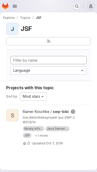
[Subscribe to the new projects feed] (48, 41)
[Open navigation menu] (15, 6)
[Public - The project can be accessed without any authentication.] (73, 112)
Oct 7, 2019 (54, 143)
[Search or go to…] (77, 6)
